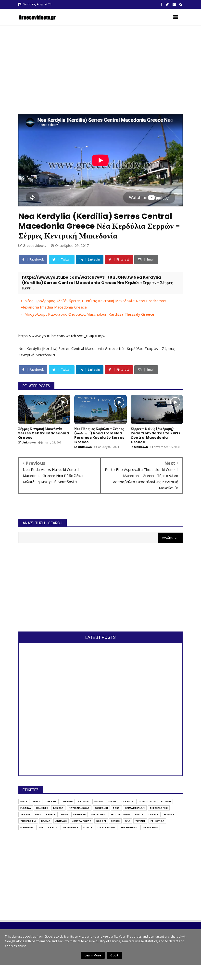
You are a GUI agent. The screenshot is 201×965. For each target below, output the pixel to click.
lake (38, 814)
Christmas (98, 814)
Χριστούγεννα (120, 814)
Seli (40, 827)
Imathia (67, 801)
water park (150, 827)
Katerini (83, 801)
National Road (79, 808)
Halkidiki (42, 808)
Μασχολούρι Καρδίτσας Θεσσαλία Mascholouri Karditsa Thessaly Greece (89, 314)
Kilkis (64, 814)
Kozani (166, 801)
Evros (139, 814)
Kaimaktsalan (135, 808)
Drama (45, 820)
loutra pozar (81, 820)
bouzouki (101, 808)
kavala (51, 814)
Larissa (58, 808)
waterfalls (70, 827)
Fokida (87, 827)
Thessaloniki (159, 808)
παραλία (51, 801)
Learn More (93, 955)
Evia (127, 820)
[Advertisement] (109, 69)
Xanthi (25, 814)
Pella (23, 801)
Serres (115, 820)
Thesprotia (28, 820)
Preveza (169, 814)
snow (112, 801)
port (116, 808)
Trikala (153, 814)
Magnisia (26, 827)
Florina (25, 808)
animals (61, 820)
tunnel (140, 820)
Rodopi (101, 820)
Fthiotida (157, 820)
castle (52, 827)
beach (36, 801)
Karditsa (79, 814)
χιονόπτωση (147, 801)
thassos (127, 801)
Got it (114, 955)
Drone (98, 801)
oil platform (106, 827)
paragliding (129, 827)
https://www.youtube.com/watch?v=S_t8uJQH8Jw (61, 335)
